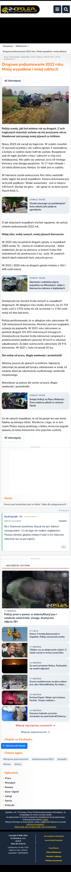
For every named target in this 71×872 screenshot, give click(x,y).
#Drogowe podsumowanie (15, 759)
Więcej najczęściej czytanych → (35, 725)
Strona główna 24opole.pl (54, 836)
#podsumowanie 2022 (42, 759)
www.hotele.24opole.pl (54, 840)
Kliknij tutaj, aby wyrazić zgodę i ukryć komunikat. (35, 827)
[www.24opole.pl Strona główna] (20, 11)
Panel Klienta (54, 848)
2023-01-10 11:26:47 (12, 521)
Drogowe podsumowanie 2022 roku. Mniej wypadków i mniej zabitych (35, 51)
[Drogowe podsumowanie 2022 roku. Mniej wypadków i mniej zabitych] (35, 105)
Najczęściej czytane (18, 566)
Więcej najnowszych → (35, 732)
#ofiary (18, 764)
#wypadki (62, 759)
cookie (45, 820)
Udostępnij (14, 80)
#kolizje (7, 764)
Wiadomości (21, 46)
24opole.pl (8, 46)
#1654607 (63, 521)
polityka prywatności (35, 824)
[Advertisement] (35, 472)
